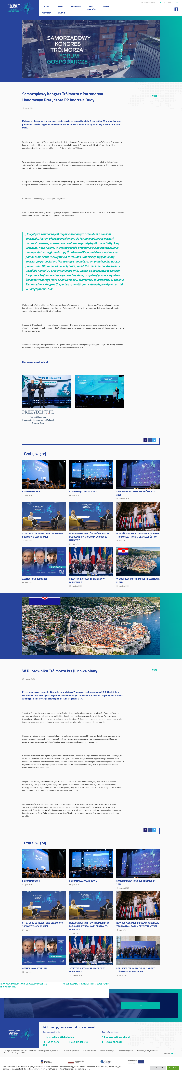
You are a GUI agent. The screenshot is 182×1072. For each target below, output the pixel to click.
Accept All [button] (173, 1067)
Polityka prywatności (89, 1050)
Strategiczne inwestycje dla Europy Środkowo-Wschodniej (42, 537)
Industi (174, 1053)
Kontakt (61, 13)
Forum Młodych (31, 493)
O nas (46, 6)
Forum (106, 6)
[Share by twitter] (154, 440)
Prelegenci (76, 6)
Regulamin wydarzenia (71, 1050)
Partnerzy (46, 13)
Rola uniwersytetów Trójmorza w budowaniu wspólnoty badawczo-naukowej (89, 538)
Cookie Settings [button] (158, 1067)
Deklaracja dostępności (125, 1050)
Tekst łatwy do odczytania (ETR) (14, 1053)
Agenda (61, 6)
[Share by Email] (145, 440)
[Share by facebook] (150, 440)
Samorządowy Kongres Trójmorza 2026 (135, 495)
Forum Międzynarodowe (83, 493)
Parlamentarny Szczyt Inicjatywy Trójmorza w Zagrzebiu (135, 971)
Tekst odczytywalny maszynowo (147, 1050)
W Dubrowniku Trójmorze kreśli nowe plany (138, 582)
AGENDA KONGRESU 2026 (34, 580)
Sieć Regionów (91, 8)
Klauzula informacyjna (107, 1050)
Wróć (156, 95)
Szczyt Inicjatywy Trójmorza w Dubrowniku (87, 582)
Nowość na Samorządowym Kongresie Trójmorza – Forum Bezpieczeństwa (137, 537)
